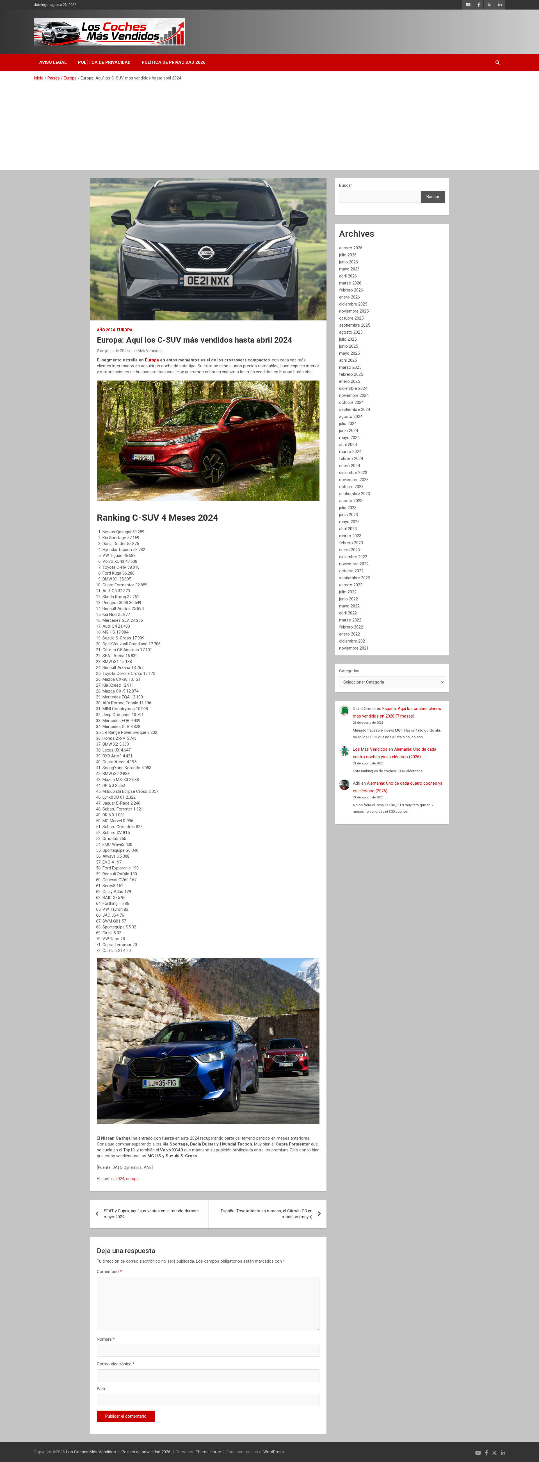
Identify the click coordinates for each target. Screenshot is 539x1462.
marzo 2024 (350, 451)
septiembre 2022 (354, 577)
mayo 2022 (349, 606)
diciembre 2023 (353, 472)
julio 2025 (348, 339)
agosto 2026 (350, 248)
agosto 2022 (350, 584)
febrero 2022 (351, 627)
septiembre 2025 (354, 325)
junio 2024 (348, 430)
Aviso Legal (53, 62)
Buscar (345, 185)
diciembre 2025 (353, 304)
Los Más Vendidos (147, 351)
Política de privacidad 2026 (173, 62)
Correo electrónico (116, 1364)
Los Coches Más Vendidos (91, 1451)
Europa (124, 330)
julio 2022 (348, 592)
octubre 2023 (351, 486)
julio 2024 (348, 423)
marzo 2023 (350, 535)
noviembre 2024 (354, 395)
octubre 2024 (351, 402)
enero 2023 (349, 549)
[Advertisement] (269, 123)
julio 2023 (348, 507)
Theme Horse (208, 1451)
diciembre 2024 (353, 388)
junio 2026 (348, 262)
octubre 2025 (351, 318)
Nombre (106, 1339)
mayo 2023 (349, 521)
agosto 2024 (350, 416)
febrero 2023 (351, 542)
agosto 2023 (350, 500)
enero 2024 (349, 465)
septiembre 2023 (354, 493)
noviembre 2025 (354, 311)
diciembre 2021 (353, 641)
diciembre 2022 (353, 556)
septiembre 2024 (354, 409)
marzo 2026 (350, 283)
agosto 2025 (350, 332)
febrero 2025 (351, 374)
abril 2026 (348, 276)
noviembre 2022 (354, 563)
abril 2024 (348, 444)
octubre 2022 (351, 570)
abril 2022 (348, 613)
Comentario (109, 1271)
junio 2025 (348, 346)
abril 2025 (348, 360)
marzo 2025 (350, 367)
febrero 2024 (351, 458)
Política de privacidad (104, 62)
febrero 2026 (351, 290)
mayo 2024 (349, 437)
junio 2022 (348, 599)
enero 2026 (349, 297)
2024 (119, 1178)
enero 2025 (349, 381)
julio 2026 (348, 255)
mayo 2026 (349, 269)
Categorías (349, 670)
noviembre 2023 (354, 479)
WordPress (273, 1451)
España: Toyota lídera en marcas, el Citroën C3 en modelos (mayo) (266, 1213)
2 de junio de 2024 (113, 351)
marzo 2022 (350, 620)
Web (101, 1388)
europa (132, 1178)
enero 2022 (349, 634)
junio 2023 (348, 514)
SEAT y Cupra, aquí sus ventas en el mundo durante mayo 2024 (151, 1213)
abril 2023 (348, 528)
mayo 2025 (349, 353)
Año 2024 (106, 330)
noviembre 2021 (354, 648)
